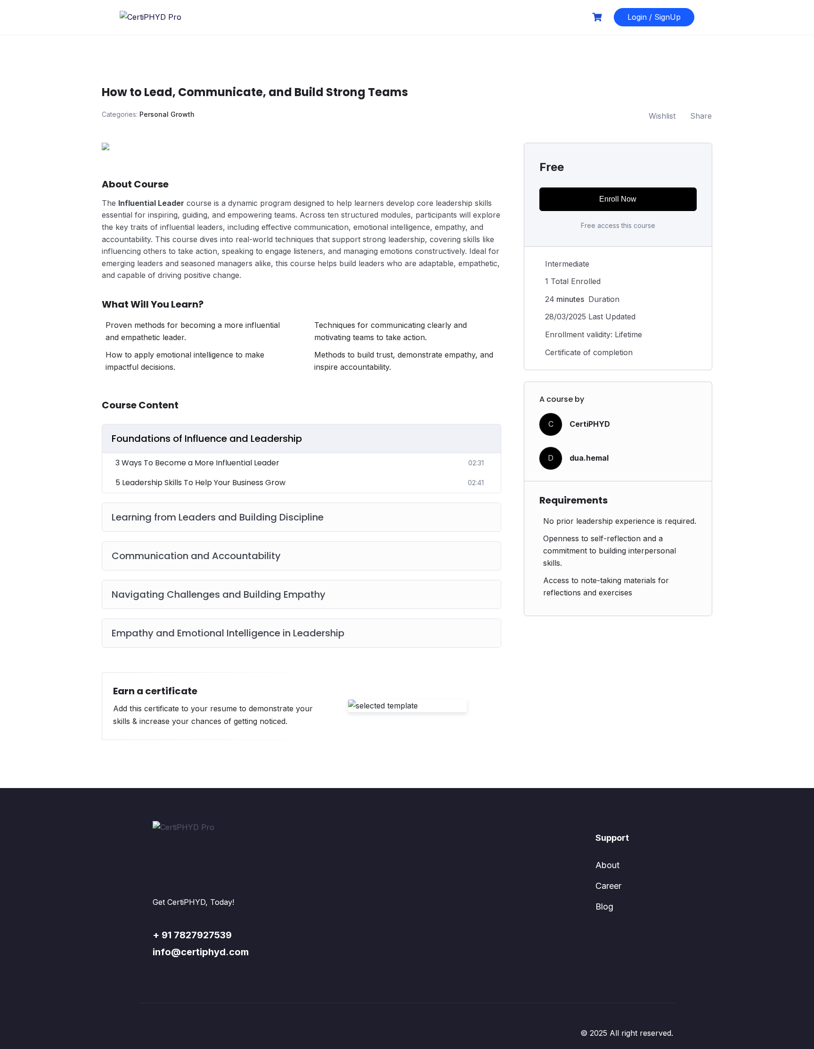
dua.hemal (589, 458)
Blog (604, 906)
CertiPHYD (590, 424)
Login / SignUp (654, 17)
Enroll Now (617, 199)
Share (701, 116)
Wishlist (662, 116)
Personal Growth (167, 114)
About (607, 865)
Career (608, 886)
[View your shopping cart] (598, 17)
